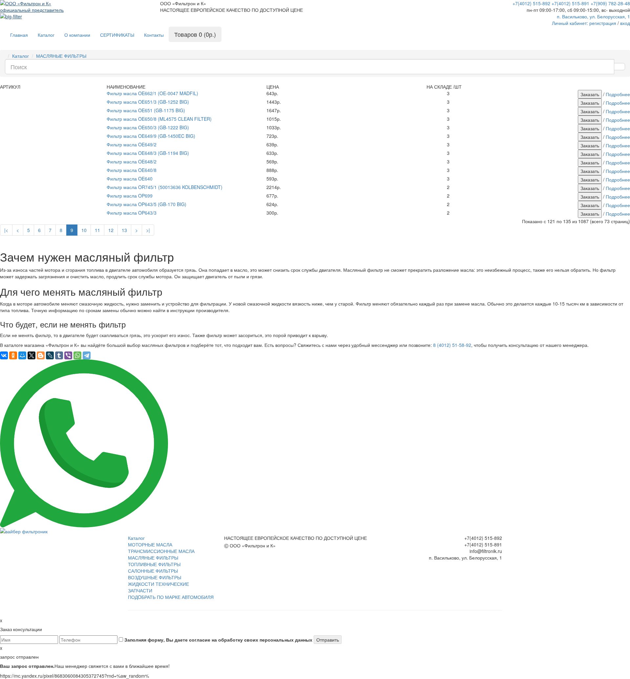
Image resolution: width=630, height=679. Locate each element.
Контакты (154, 35)
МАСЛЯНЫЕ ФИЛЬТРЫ (61, 56)
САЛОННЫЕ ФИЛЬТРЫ (153, 570)
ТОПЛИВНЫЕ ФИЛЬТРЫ (154, 564)
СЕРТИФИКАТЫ (117, 35)
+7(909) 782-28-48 (610, 3)
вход (625, 23)
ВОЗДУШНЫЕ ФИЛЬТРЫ (154, 577)
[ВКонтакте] (4, 355)
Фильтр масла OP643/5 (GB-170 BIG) (146, 204)
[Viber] (68, 355)
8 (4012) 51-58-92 (452, 345)
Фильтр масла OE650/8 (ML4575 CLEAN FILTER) (159, 119)
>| (148, 230)
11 (97, 230)
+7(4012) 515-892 (531, 3)
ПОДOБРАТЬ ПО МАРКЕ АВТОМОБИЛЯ (171, 597)
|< (6, 230)
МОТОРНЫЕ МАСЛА (150, 544)
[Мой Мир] (22, 355)
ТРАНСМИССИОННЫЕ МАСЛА (161, 551)
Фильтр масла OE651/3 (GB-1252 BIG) (148, 101)
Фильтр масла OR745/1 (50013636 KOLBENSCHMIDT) (164, 187)
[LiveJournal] (50, 355)
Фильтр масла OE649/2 (132, 144)
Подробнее (618, 94)
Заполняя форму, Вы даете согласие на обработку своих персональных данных (217, 639)
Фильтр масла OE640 (130, 178)
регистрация (602, 23)
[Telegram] (87, 355)
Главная (19, 35)
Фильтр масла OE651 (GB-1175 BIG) (146, 110)
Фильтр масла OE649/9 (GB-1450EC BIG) (151, 136)
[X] (31, 355)
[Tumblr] (59, 355)
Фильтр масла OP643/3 (132, 212)
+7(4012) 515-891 (570, 3)
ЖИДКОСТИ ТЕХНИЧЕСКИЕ (158, 584)
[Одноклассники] (13, 355)
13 (124, 230)
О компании (77, 35)
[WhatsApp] (77, 355)
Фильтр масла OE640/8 (132, 170)
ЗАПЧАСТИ (140, 590)
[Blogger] (41, 355)
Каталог (46, 35)
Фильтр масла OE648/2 (132, 161)
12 (111, 230)
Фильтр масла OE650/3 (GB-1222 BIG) (148, 127)
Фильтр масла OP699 (130, 195)
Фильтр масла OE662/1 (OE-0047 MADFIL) (152, 93)
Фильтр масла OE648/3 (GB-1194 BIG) (148, 153)
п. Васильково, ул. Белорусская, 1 (593, 16)
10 (84, 230)
